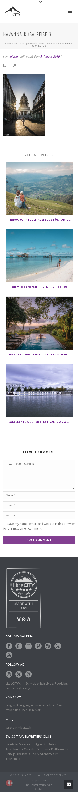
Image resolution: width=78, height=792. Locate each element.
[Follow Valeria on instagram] (28, 646)
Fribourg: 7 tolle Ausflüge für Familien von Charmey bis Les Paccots (41, 219)
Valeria (13, 56)
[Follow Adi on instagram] (9, 674)
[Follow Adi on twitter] (18, 674)
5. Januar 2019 (50, 56)
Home (8, 43)
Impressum (39, 780)
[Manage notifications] (9, 783)
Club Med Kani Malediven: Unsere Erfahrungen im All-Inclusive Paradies (41, 287)
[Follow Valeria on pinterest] (38, 646)
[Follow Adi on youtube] (28, 674)
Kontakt (39, 789)
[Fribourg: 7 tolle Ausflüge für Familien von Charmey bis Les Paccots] (39, 188)
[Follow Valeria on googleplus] (18, 646)
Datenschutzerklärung (39, 785)
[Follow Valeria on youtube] (9, 655)
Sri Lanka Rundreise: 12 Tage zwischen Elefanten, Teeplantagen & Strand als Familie (41, 354)
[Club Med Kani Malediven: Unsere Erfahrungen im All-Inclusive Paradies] (39, 255)
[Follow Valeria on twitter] (57, 646)
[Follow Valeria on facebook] (9, 646)
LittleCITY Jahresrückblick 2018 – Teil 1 (36, 43)
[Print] (17, 65)
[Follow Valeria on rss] (48, 646)
